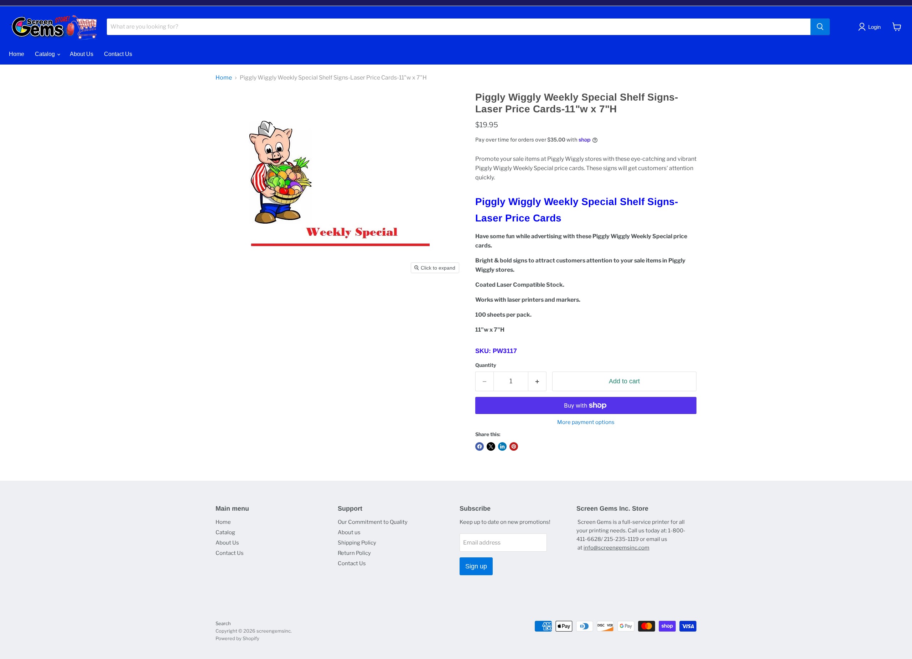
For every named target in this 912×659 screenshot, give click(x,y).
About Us (81, 54)
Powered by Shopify (237, 638)
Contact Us (118, 54)
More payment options (586, 422)
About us (349, 532)
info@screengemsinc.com (616, 548)
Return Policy (354, 553)
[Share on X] (491, 446)
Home (16, 54)
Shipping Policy (357, 543)
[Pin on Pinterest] (513, 446)
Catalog (45, 54)
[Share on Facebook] (479, 446)
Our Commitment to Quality (373, 522)
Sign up (476, 566)
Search (223, 623)
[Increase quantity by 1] (537, 381)
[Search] (820, 27)
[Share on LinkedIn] (502, 446)
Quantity (485, 365)
